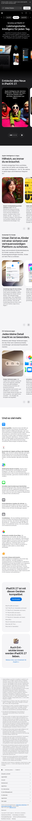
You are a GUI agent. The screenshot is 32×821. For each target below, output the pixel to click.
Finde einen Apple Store (21, 804)
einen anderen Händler (6, 806)
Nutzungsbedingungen (6, 816)
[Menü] (30, 13)
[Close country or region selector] (30, 2)
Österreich (3, 810)
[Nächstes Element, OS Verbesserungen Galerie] (28, 401)
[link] (16, 17)
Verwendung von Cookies (18, 814)
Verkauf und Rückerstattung (19, 816)
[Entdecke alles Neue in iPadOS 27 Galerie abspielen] (22, 135)
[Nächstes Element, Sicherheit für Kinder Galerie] (28, 324)
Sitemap (14, 818)
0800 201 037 (12, 807)
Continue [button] (27, 8)
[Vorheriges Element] (1, 17)
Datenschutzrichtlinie (6, 814)
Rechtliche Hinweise (6, 818)
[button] (11, 8)
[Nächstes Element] (30, 17)
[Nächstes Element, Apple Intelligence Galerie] (28, 228)
